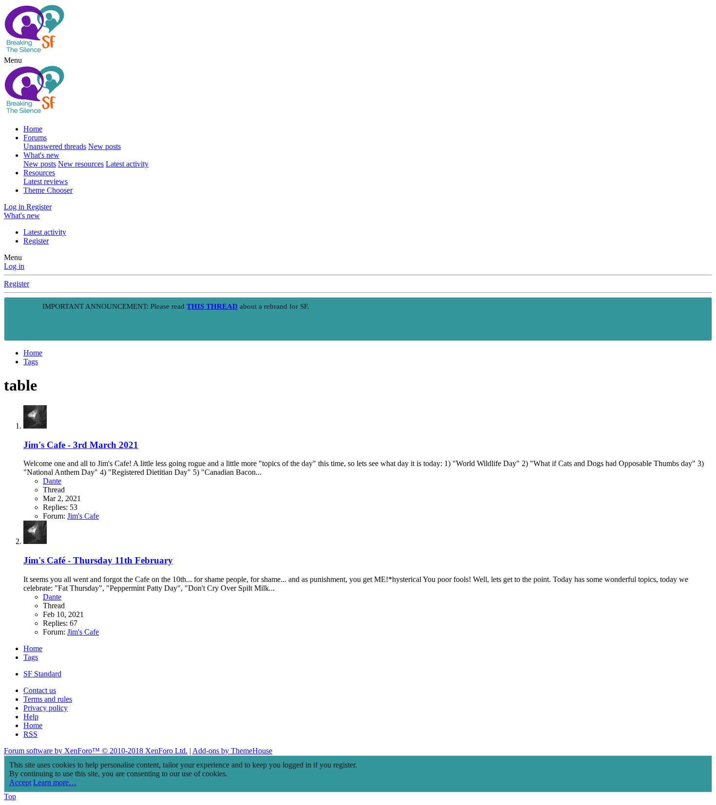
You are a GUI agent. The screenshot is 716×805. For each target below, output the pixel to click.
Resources (39, 172)
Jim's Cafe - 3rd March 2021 (80, 445)
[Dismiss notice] (702, 307)
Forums (35, 137)
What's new (41, 155)
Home (32, 129)
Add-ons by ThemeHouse (232, 751)
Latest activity (127, 164)
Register (36, 241)
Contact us (39, 690)
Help (30, 716)
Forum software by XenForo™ (96, 751)
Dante (52, 481)
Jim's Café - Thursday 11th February (98, 560)
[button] (13, 60)
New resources (81, 164)
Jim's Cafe (83, 516)
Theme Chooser (48, 190)
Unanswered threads (54, 146)
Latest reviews (45, 181)
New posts (104, 146)
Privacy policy (45, 708)
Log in (14, 266)
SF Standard (42, 674)
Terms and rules (47, 699)
